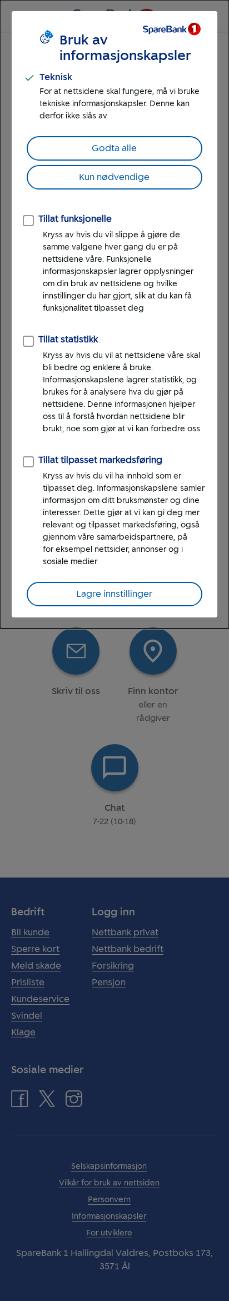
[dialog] (114, 314)
